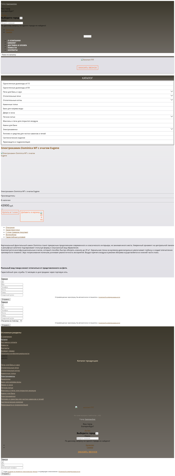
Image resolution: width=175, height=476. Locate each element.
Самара (9, 32)
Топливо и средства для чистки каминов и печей (24, 133)
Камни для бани (10, 125)
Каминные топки (10, 104)
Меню (87, 36)
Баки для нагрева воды (13, 108)
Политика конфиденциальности (15, 353)
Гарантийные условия (15, 237)
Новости (12, 47)
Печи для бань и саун (12, 92)
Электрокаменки (10, 129)
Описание (10, 227)
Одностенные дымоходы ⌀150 (16, 87)
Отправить (6, 299)
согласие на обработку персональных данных (22, 471)
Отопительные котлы (12, 100)
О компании (14, 40)
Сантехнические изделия (14, 138)
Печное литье (9, 117)
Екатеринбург (11, 4)
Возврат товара (7, 351)
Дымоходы (5, 379)
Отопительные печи (12, 96)
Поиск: (4, 20)
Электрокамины (8, 376)
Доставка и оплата (17, 45)
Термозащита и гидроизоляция (16, 142)
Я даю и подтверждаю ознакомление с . (41, 471)
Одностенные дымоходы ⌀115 (16, 83)
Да (2, 15)
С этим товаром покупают (17, 232)
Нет (5, 15)
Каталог (12, 43)
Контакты (13, 50)
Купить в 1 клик (10, 212)
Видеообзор (11, 234)
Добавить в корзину (30, 212)
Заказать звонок (87, 67)
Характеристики (13, 230)
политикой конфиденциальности (109, 297)
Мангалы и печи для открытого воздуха (20, 121)
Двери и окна (9, 112)
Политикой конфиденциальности (69, 471)
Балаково (10, 29)
